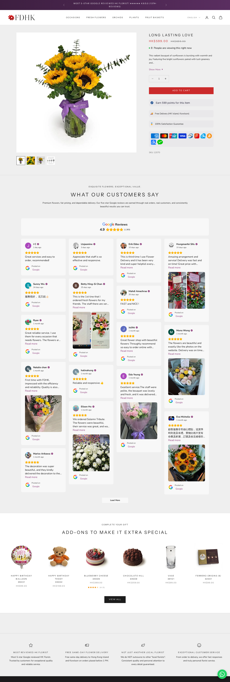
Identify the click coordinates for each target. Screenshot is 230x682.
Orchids (117, 17)
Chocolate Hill (133, 577)
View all (115, 599)
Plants (134, 17)
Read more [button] (126, 267)
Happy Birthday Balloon (21, 579)
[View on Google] (28, 246)
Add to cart (181, 90)
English (192, 17)
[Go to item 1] (20, 160)
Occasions (73, 17)
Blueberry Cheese (96, 577)
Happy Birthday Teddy (58, 579)
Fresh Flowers (96, 17)
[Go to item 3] (40, 160)
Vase (171, 577)
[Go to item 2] (30, 160)
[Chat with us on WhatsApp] (222, 674)
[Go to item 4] (50, 160)
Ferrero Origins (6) (208, 577)
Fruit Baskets (154, 17)
